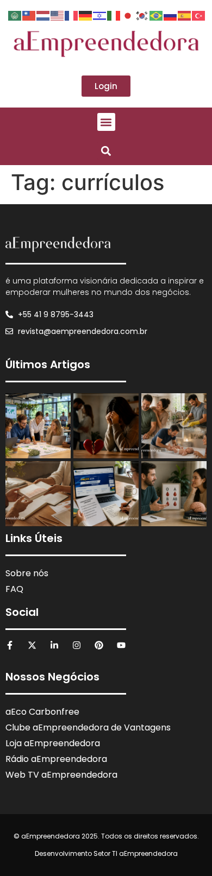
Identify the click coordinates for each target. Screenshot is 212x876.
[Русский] (171, 14)
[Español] (185, 14)
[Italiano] (114, 14)
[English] (58, 14)
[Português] (156, 14)
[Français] (72, 14)
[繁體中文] (29, 14)
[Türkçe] (199, 14)
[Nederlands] (43, 14)
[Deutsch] (86, 14)
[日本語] (128, 14)
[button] (106, 122)
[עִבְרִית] (100, 14)
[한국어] (142, 14)
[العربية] (15, 14)
